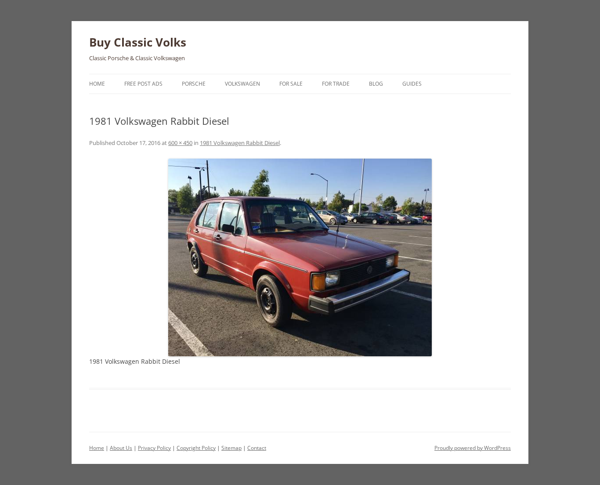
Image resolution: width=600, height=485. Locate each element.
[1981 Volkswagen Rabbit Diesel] (300, 257)
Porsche (194, 83)
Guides (412, 83)
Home (97, 83)
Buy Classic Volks (137, 42)
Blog (376, 83)
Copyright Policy (196, 448)
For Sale (291, 83)
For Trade (336, 83)
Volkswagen (242, 83)
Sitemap (231, 448)
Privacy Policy (154, 448)
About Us (121, 448)
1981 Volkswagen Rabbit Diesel (240, 143)
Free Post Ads (143, 83)
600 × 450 (180, 143)
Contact (256, 448)
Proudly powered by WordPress (472, 448)
